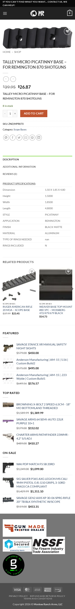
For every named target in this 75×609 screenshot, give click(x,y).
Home (7, 51)
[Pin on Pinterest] (32, 138)
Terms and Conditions (38, 598)
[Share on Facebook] (13, 138)
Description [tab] (11, 159)
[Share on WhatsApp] (6, 138)
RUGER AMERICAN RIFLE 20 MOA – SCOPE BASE (17, 308)
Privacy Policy (18, 596)
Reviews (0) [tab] (10, 174)
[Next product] (6, 79)
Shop (17, 51)
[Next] (72, 296)
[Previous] (3, 296)
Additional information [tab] (19, 166)
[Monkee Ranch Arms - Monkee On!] (37, 13)
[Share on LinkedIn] (39, 138)
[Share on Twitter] (19, 138)
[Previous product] (13, 79)
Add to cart (34, 113)
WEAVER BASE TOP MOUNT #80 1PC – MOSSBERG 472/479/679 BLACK (55, 310)
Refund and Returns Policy (47, 596)
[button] (5, 13)
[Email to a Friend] (26, 138)
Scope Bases (20, 129)
